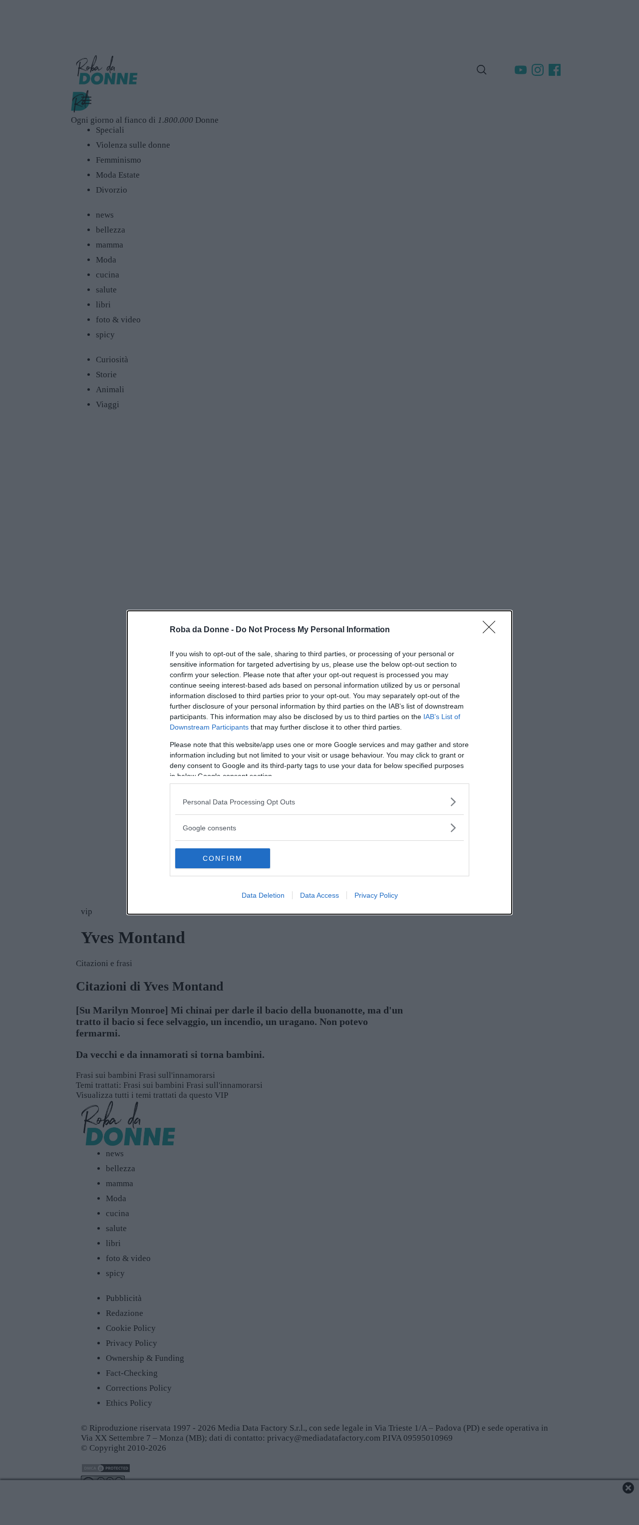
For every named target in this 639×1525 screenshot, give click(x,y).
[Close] (492, 630)
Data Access (319, 895)
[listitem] (319, 801)
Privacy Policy (376, 895)
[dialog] (319, 762)
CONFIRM (223, 858)
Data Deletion (263, 895)
